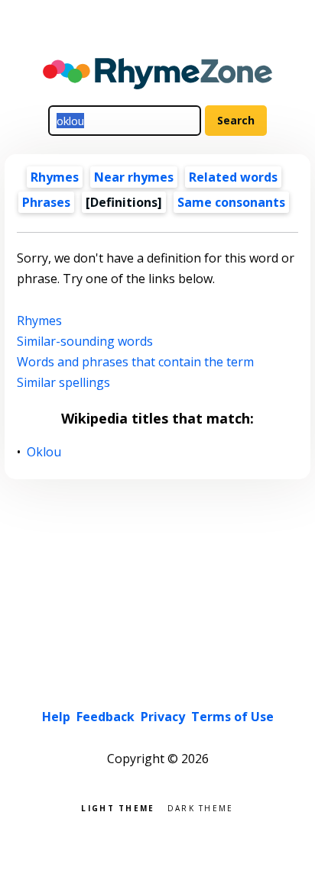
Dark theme (200, 807)
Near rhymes (134, 177)
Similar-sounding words (85, 341)
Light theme (117, 807)
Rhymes (55, 177)
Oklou (44, 452)
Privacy (163, 716)
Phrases (46, 202)
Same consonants (231, 202)
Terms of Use (232, 716)
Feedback (105, 716)
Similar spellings (63, 382)
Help (56, 716)
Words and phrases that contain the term (135, 361)
